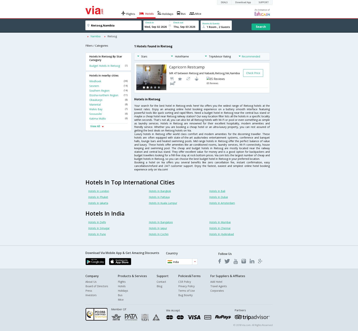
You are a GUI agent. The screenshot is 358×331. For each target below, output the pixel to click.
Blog (159, 286)
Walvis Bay (108, 109)
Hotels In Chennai (219, 228)
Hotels (122, 286)
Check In (149, 22)
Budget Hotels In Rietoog (108, 66)
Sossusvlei (108, 114)
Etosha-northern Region (108, 95)
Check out (178, 22)
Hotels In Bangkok (160, 191)
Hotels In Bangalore (161, 222)
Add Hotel (216, 281)
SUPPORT (264, 2)
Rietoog (112, 36)
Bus (120, 295)
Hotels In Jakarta (98, 203)
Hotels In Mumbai (220, 222)
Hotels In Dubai (218, 197)
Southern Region (108, 90)
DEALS (224, 2)
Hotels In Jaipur (158, 228)
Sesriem (108, 86)
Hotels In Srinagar (99, 228)
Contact (161, 281)
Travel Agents (218, 286)
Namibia (95, 36)
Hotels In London (98, 191)
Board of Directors (96, 286)
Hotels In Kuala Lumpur (163, 203)
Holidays (123, 290)
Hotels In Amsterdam (222, 203)
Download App (243, 2)
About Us (91, 281)
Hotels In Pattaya (159, 197)
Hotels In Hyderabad (221, 234)
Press (88, 290)
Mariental (108, 104)
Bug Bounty (185, 295)
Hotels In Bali (217, 191)
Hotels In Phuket (98, 197)
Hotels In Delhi (97, 222)
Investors (91, 295)
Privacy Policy (186, 286)
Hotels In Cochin (159, 234)
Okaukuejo (108, 100)
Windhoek (108, 81)
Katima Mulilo (108, 118)
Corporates (217, 290)
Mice (121, 299)
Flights (122, 281)
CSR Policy (184, 281)
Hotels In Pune (97, 234)
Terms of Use (186, 290)
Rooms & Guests (210, 23)
